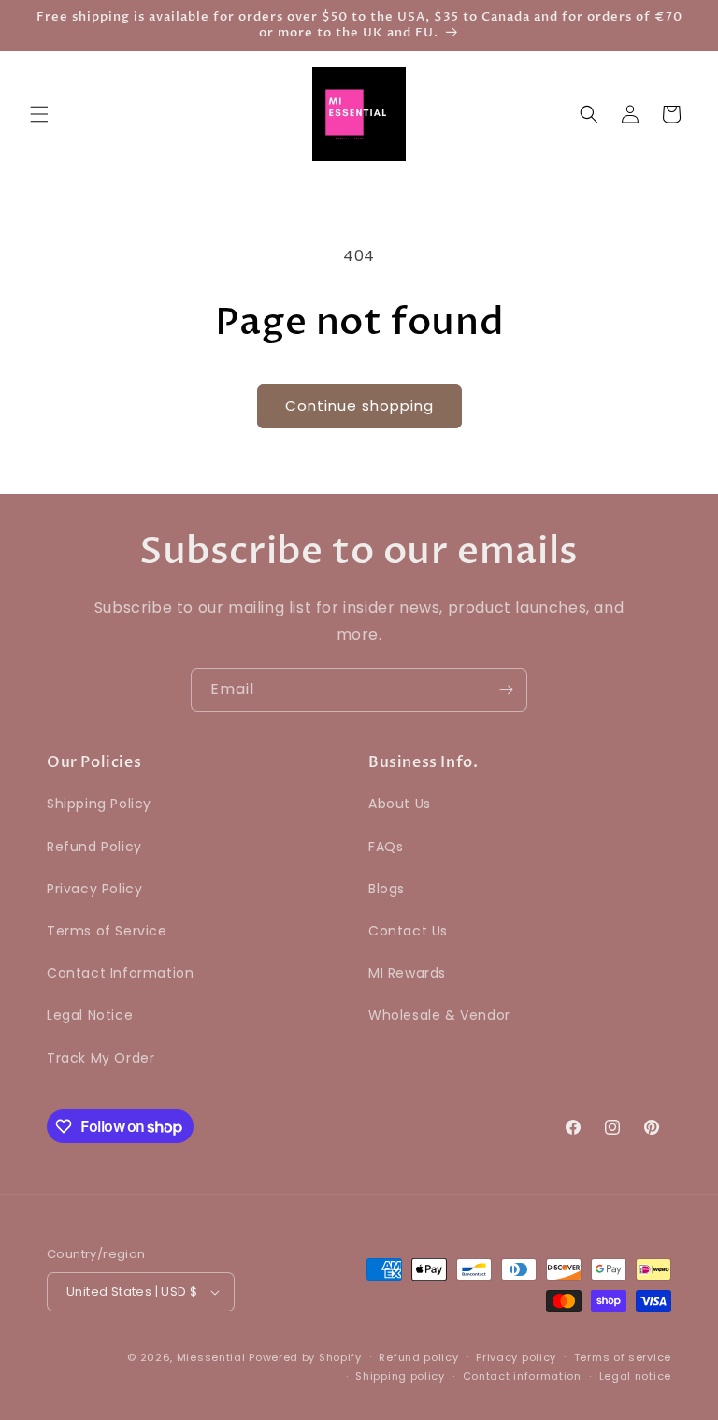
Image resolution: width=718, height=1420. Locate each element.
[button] (39, 114)
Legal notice (635, 1376)
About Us (399, 803)
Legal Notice (90, 1015)
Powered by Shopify (305, 1357)
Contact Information (120, 973)
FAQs (385, 846)
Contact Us (408, 930)
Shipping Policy (99, 803)
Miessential (211, 1357)
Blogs (386, 888)
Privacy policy (516, 1357)
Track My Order (100, 1058)
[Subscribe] (505, 690)
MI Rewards (407, 973)
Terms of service (622, 1357)
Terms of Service (107, 930)
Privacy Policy (94, 888)
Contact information (522, 1376)
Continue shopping (359, 405)
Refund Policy (94, 846)
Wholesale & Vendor (439, 1015)
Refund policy (418, 1357)
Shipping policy (400, 1376)
